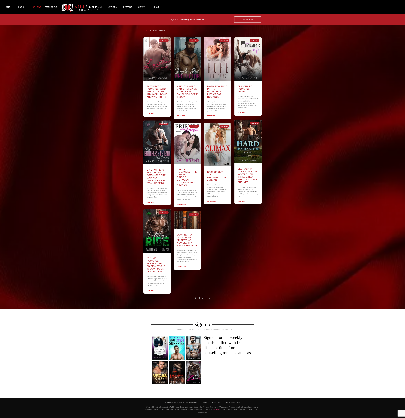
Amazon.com (217, 409)
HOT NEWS (36, 7)
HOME (7, 7)
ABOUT (156, 7)
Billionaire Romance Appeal (245, 89)
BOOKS (21, 7)
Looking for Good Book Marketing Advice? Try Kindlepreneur (187, 240)
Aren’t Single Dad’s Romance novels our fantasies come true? (187, 91)
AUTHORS (112, 7)
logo (81, 7)
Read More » (151, 113)
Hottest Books (159, 30)
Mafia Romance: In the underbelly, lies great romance (217, 91)
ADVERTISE (127, 7)
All (147, 30)
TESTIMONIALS (51, 7)
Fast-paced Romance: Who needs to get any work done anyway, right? (157, 91)
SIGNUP (141, 7)
